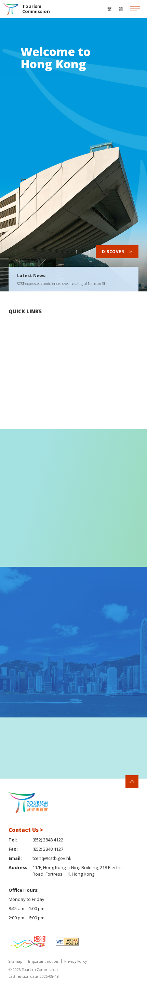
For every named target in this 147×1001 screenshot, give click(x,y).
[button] (126, 748)
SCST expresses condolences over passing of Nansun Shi (62, 283)
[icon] (135, 9)
